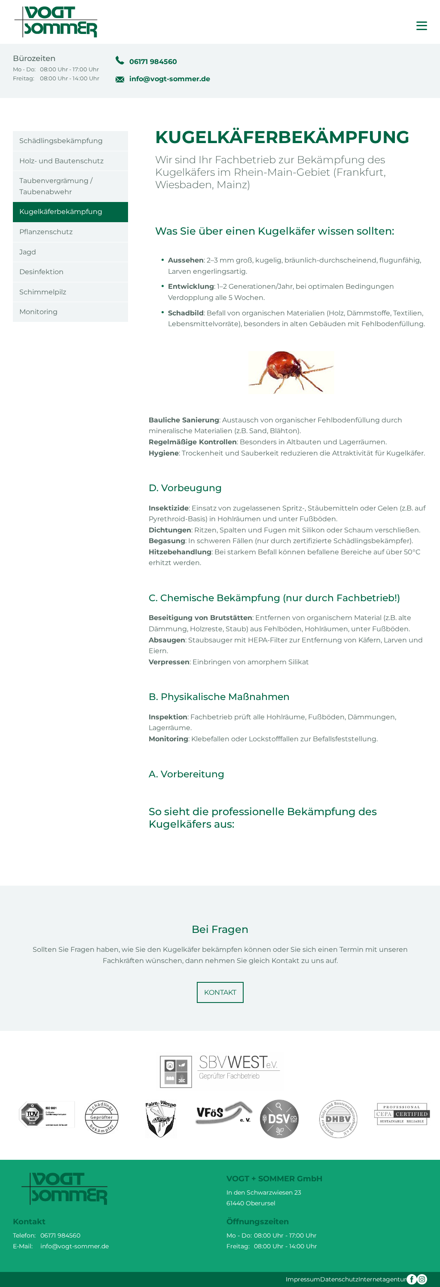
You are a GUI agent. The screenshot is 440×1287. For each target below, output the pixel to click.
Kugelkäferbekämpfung (60, 212)
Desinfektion (41, 272)
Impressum (303, 1279)
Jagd (27, 252)
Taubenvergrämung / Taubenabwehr (55, 186)
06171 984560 (153, 62)
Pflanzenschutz (46, 232)
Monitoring (38, 312)
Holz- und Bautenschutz (61, 161)
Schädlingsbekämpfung (61, 141)
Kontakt (220, 992)
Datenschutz (339, 1279)
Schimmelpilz (42, 292)
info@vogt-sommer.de (169, 79)
